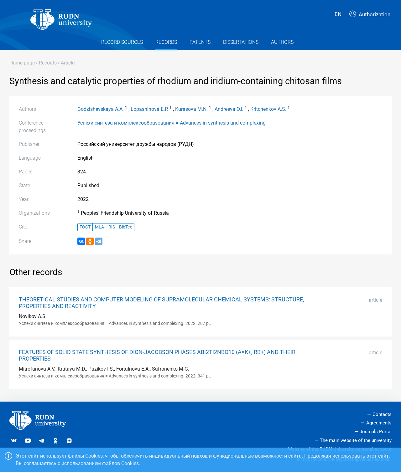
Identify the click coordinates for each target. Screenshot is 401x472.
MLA (99, 227)
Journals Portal (376, 431)
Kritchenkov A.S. (268, 109)
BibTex (125, 227)
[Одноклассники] (90, 241)
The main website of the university (356, 440)
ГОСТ (85, 227)
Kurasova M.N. (191, 109)
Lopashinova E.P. (149, 109)
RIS (111, 227)
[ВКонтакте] (81, 241)
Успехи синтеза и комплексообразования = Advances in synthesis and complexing (171, 123)
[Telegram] (98, 241)
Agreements (379, 423)
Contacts (382, 414)
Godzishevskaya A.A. (100, 109)
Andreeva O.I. (229, 109)
